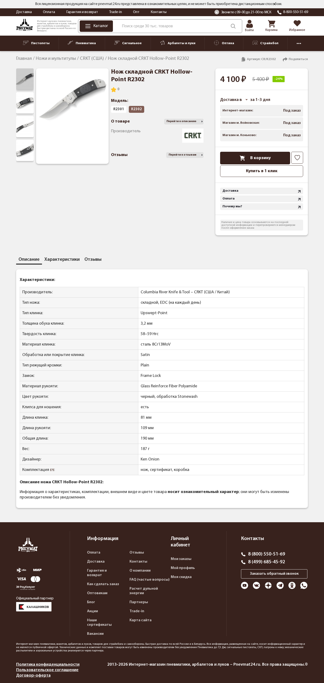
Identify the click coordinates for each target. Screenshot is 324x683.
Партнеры (139, 602)
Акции (92, 611)
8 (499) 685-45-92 (266, 562)
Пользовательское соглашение (47, 670)
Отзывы (137, 553)
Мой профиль (183, 568)
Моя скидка (181, 577)
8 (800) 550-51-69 (266, 554)
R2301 (118, 109)
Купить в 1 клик (262, 171)
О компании (140, 571)
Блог (91, 602)
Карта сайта (141, 620)
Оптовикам (97, 593)
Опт (136, 12)
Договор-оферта (33, 675)
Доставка (24, 12)
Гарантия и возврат (82, 12)
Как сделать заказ (103, 584)
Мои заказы (181, 559)
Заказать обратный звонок (274, 574)
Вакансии (95, 634)
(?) (52, 470)
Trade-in (115, 12)
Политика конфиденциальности (47, 664)
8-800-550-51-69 (295, 12)
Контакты (159, 12)
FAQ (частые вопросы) (150, 580)
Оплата (49, 12)
